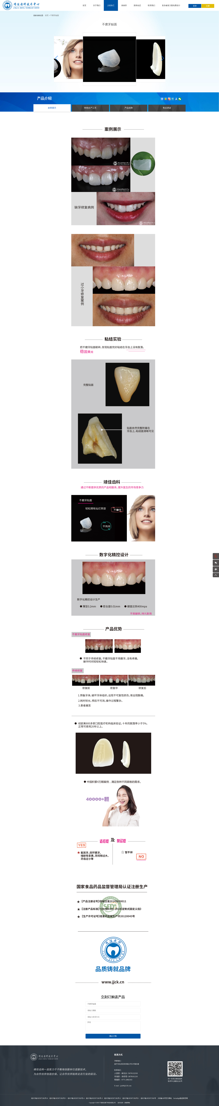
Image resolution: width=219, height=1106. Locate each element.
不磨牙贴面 (54, 15)
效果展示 (52, 108)
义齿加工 (111, 5)
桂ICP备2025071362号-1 (131, 1098)
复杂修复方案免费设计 (171, 5)
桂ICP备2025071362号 (148, 1098)
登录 (195, 6)
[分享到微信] (179, 99)
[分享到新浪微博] (169, 99)
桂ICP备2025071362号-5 (58, 1098)
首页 (84, 5)
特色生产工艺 (90, 108)
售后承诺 (167, 108)
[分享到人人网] (176, 99)
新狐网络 (127, 1102)
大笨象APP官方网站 (165, 1098)
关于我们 (96, 5)
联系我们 (151, 5)
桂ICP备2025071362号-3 (94, 1098)
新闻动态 (137, 5)
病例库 (124, 5)
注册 (208, 6)
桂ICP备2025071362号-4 (76, 1098)
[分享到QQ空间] (165, 99)
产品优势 (129, 108)
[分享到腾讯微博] (172, 99)
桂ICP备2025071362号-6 (39, 1098)
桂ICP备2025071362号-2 (112, 1098)
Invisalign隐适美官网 (180, 1098)
